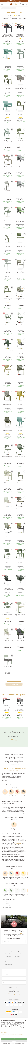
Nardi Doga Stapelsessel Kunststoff (20, 61)
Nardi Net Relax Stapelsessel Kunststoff (7, 114)
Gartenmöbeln (17, 843)
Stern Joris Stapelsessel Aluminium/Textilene (7, 193)
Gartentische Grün (7, 907)
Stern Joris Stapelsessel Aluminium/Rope (20, 272)
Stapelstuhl (4, 779)
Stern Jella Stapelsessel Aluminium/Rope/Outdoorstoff (20, 88)
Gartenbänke (8, 961)
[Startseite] (13, 4)
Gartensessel (14, 18)
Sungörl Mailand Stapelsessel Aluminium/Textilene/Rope (8, 588)
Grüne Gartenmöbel (7, 905)
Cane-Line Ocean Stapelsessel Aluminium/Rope (20, 588)
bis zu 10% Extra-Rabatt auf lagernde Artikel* (13, 1)
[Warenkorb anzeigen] (26, 4)
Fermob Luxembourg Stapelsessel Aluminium (7, 219)
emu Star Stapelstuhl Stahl (7, 666)
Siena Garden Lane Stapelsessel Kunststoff (20, 377)
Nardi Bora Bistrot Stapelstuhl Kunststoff (20, 246)
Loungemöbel (8, 956)
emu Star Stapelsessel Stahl (7, 166)
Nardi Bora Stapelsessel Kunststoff (20, 141)
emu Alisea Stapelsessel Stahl (7, 325)
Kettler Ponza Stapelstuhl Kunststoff (8, 351)
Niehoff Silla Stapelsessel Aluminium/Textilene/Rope (8, 641)
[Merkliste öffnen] (23, 4)
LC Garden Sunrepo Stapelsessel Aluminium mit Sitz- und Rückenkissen (20, 168)
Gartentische (17, 956)
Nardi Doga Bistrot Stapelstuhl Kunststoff (7, 141)
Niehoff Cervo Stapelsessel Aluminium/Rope (20, 535)
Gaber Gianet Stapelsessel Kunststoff (20, 404)
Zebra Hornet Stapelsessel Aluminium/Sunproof (20, 615)
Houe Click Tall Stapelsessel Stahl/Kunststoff (7, 535)
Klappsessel (5, 18)
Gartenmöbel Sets (19, 953)
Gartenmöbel (8, 953)
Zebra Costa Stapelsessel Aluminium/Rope (20, 509)
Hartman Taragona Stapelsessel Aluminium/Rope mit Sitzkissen (8, 484)
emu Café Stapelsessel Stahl (20, 456)
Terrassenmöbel (18, 959)
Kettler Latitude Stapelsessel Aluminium (7, 457)
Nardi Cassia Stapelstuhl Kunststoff (20, 483)
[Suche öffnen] (4, 4)
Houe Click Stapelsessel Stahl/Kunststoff (20, 299)
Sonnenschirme (8, 964)
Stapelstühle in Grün (7, 903)
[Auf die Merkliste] (12, 23)
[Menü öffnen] (2, 4)
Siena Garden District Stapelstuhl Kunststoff (7, 430)
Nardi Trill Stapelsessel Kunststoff (7, 88)
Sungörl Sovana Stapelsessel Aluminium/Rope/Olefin (20, 641)
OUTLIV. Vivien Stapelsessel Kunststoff (7, 272)
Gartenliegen (17, 961)
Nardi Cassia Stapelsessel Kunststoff (8, 246)
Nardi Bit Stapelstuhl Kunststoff (20, 430)
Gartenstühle (8, 959)
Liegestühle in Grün (7, 901)
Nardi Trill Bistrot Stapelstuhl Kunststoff (20, 114)
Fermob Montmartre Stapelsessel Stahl (20, 325)
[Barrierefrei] (21, 4)
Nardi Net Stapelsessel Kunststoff (7, 61)
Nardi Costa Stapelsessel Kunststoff (7, 299)
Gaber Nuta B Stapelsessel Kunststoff (8, 377)
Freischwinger (22, 18)
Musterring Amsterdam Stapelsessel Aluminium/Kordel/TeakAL (20, 352)
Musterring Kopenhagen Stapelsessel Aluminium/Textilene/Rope (8, 510)
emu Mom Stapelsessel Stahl (7, 614)
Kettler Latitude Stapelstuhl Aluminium (7, 562)
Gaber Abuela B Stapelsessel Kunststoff (20, 562)
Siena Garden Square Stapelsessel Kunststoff (7, 404)
